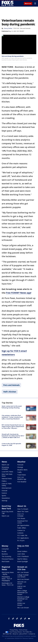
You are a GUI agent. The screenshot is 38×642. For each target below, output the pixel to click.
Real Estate (5, 561)
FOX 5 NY (16, 28)
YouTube (21, 618)
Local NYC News (7, 472)
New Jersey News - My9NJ (8, 573)
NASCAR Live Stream (21, 583)
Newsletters (6, 498)
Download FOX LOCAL (22, 522)
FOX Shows (21, 518)
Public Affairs (21, 528)
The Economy (6, 556)
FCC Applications (23, 538)
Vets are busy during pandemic (13, 56)
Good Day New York (6, 507)
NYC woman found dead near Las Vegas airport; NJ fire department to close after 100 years (13, 426)
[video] (31, 408)
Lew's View (21, 554)
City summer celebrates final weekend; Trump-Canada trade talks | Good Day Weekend (12, 417)
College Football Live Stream (22, 576)
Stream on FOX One (22, 568)
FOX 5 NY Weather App (21, 478)
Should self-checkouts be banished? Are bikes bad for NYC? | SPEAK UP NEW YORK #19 (13, 435)
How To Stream (22, 509)
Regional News (6, 568)
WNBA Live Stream (21, 604)
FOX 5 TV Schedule (20, 515)
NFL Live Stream (23, 572)
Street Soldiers (22, 551)
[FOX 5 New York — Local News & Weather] (8, 3)
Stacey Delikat (8, 28)
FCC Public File (22, 535)
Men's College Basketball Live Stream (22, 592)
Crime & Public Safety (7, 484)
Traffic (19, 472)
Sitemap (4, 501)
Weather (21, 461)
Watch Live (28, 3)
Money (5, 546)
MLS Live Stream (23, 608)
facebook (9, 618)
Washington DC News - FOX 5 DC (8, 584)
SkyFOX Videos (22, 559)
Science (4, 493)
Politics (4, 481)
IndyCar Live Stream (21, 587)
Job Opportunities (23, 525)
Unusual (4, 490)
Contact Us (21, 530)
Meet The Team (22, 511)
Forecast (20, 465)
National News (7, 479)
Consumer (5, 549)
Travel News (21, 475)
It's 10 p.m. (21, 540)
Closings (20, 467)
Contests (20, 533)
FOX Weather (21, 482)
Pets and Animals (25, 28)
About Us (21, 506)
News (4, 461)
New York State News (7, 475)
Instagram (13, 618)
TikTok (17, 618)
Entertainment (6, 488)
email (29, 618)
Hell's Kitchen (9, 391)
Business (5, 554)
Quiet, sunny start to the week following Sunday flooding (12, 407)
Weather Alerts (22, 470)
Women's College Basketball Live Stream (23, 599)
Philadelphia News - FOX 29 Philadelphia (7, 579)
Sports (4, 496)
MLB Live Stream (23, 579)
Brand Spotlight (22, 561)
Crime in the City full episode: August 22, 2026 (11, 444)
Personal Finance (7, 559)
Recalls (4, 551)
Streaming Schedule (5, 468)
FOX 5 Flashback (23, 556)
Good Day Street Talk (7, 512)
